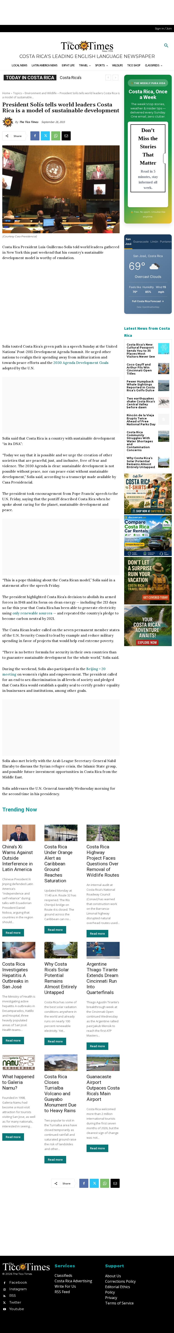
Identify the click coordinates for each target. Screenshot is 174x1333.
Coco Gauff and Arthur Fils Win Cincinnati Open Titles (139, 369)
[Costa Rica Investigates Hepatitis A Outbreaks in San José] (18, 950)
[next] (115, 77)
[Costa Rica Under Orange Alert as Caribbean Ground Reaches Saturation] (60, 833)
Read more (13, 932)
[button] (166, 45)
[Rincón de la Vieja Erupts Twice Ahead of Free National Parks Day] (163, 419)
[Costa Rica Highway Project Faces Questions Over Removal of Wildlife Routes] (103, 833)
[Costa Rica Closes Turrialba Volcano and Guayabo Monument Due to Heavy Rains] (60, 1062)
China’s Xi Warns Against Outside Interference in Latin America (17, 858)
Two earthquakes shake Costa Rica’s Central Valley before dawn (141, 403)
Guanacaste (141, 241)
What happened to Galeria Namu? (18, 1082)
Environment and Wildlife (41, 93)
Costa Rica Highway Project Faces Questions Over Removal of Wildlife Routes (103, 861)
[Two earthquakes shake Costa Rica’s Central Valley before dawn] (163, 402)
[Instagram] (4, 1289)
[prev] (108, 77)
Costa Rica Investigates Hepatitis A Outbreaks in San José (15, 975)
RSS (12, 1295)
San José (128, 241)
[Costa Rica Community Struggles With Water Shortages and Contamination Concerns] (163, 436)
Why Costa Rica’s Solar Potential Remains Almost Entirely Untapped (60, 978)
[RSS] (4, 1296)
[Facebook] (34, 135)
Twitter (15, 1302)
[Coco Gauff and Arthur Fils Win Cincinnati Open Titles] (163, 368)
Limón (154, 241)
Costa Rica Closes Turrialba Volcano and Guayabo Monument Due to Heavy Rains (60, 1093)
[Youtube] (4, 1309)
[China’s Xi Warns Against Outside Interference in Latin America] (18, 833)
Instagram (18, 1289)
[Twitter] (45, 135)
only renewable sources (32, 613)
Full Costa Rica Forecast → (148, 301)
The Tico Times (28, 122)
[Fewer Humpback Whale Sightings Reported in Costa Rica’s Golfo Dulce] (163, 385)
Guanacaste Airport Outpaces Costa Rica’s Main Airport (103, 1088)
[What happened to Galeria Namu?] (18, 1062)
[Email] (66, 135)
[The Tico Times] (8, 122)
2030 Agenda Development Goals (81, 363)
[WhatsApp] (55, 135)
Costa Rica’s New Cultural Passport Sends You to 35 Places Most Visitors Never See (141, 350)
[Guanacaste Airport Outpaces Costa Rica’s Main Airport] (103, 1062)
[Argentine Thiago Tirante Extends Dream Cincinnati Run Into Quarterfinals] (103, 950)
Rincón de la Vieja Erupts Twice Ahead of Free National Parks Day (141, 420)
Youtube (16, 1309)
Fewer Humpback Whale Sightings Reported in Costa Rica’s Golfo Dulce (141, 386)
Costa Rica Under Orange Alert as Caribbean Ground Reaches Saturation (58, 863)
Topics (17, 93)
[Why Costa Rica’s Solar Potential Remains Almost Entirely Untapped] (60, 950)
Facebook (18, 1282)
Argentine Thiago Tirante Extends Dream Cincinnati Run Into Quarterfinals (102, 978)
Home (6, 93)
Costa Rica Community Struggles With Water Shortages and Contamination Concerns (140, 441)
